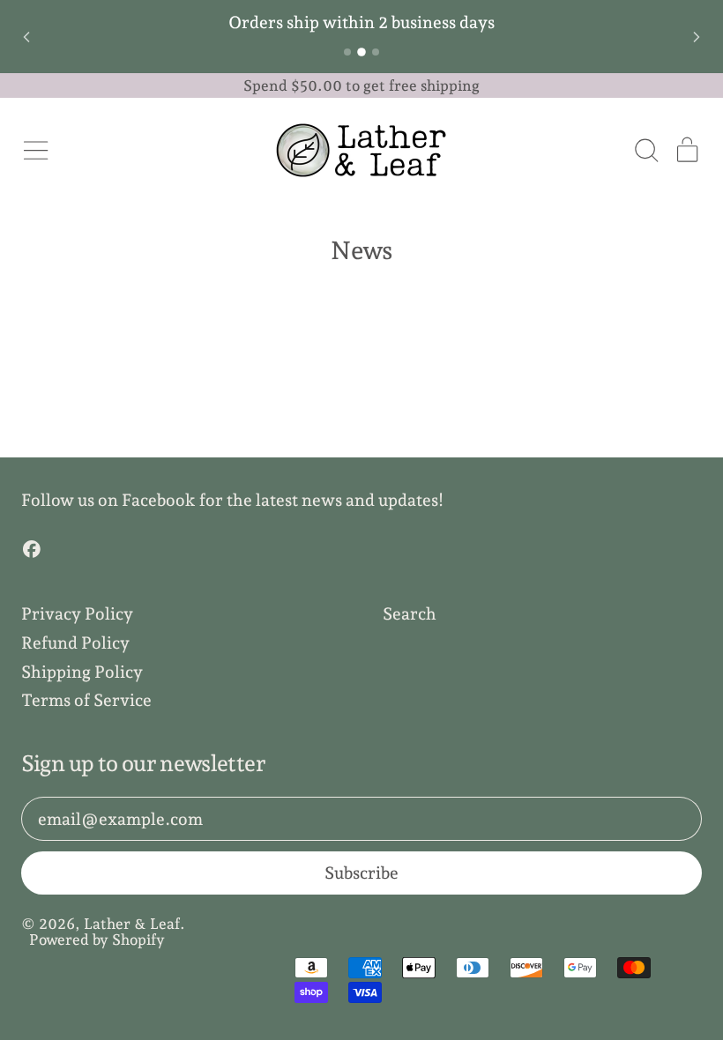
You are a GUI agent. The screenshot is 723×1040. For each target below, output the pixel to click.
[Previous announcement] (26, 37)
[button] (645, 150)
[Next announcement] (696, 37)
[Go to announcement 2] (361, 52)
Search (409, 613)
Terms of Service (86, 699)
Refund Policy (75, 642)
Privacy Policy (77, 613)
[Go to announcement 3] (375, 52)
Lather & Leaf (132, 923)
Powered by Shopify (97, 939)
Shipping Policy (82, 671)
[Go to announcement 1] (347, 52)
